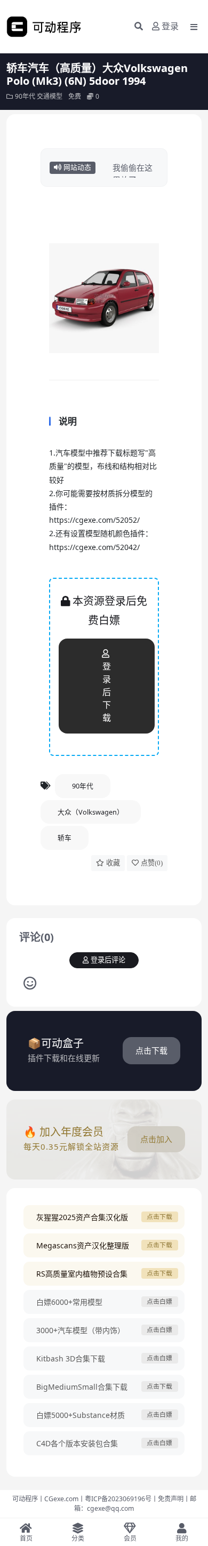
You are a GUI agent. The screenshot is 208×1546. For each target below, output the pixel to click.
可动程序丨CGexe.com (45, 1498)
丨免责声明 (167, 1498)
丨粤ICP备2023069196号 (114, 1498)
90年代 (25, 96)
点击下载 (151, 1050)
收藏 (113, 863)
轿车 (64, 837)
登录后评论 (108, 960)
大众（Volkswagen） (91, 812)
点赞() (152, 863)
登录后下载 (106, 692)
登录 (170, 26)
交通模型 (49, 96)
